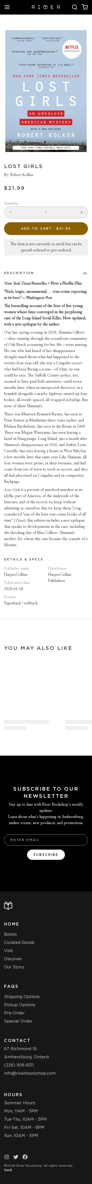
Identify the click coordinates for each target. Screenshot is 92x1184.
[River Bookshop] (46, 7)
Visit (8, 950)
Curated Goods (19, 942)
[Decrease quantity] (10, 212)
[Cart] (85, 7)
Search (8, 1169)
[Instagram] (6, 1156)
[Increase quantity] (81, 212)
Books (10, 934)
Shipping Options (22, 996)
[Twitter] (15, 1156)
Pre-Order (14, 1013)
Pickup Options (19, 1004)
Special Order (18, 1021)
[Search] (75, 7)
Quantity (11, 203)
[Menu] (9, 7)
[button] (46, 228)
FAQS (11, 986)
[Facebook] (25, 1156)
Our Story (14, 967)
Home (11, 924)
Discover (13, 958)
